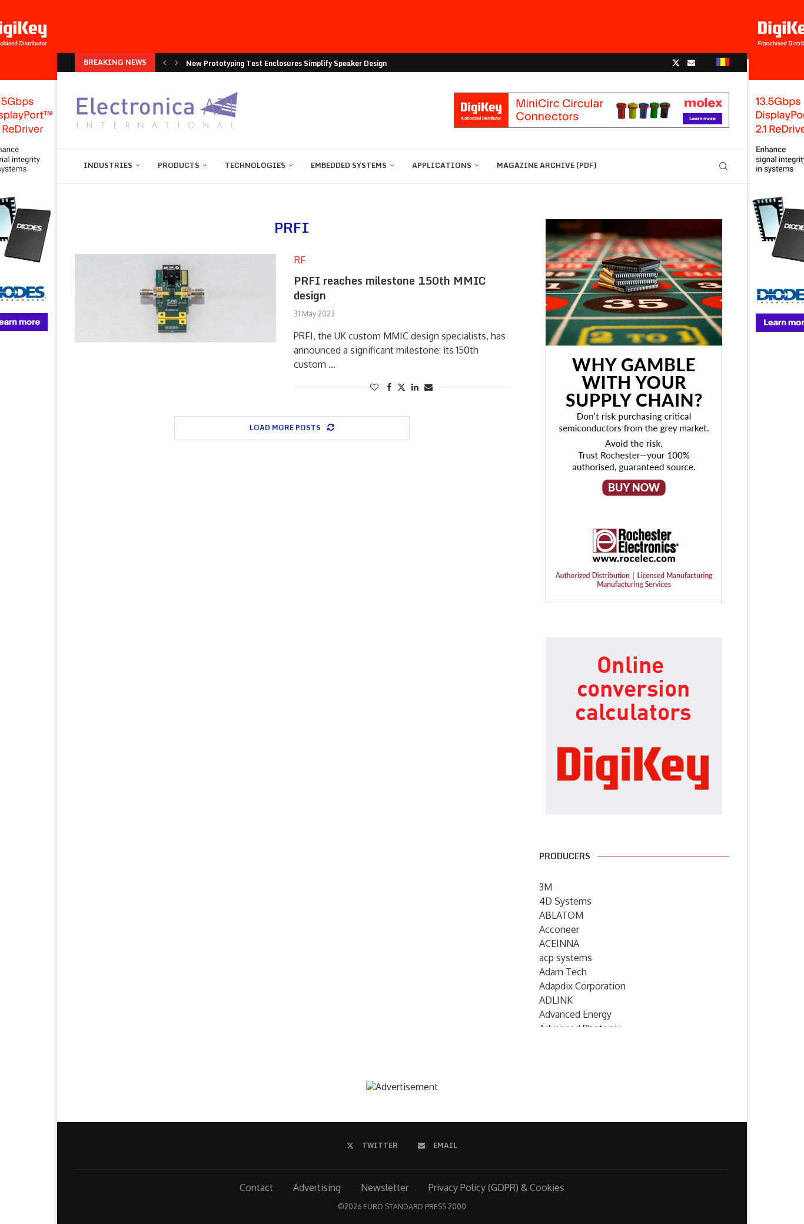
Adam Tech (563, 972)
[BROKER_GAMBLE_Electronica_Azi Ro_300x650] (634, 227)
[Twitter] (676, 62)
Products (179, 165)
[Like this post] (374, 387)
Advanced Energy (575, 1014)
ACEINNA (559, 943)
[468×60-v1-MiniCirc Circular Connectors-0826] (591, 98)
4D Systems (565, 901)
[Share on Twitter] (401, 387)
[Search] (723, 166)
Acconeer (559, 929)
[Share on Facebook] (389, 387)
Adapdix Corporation (582, 986)
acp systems (565, 958)
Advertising (317, 1187)
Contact (256, 1187)
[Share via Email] (428, 387)
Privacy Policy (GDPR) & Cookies (496, 1187)
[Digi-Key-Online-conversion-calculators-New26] (634, 646)
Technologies (255, 165)
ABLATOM (561, 915)
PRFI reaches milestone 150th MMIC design (390, 288)
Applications (441, 165)
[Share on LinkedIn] (414, 387)
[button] (165, 62)
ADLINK (556, 1000)
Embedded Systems (349, 165)
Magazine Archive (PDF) (547, 165)
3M (545, 887)
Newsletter (384, 1187)
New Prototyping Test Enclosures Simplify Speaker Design (286, 63)
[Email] (691, 62)
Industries (108, 165)
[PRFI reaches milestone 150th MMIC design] (175, 298)
